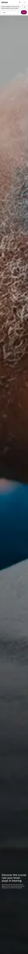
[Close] (24, 7)
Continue (24, 12)
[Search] (19, 2)
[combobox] (10, 12)
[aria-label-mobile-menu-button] (25, 2)
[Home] (4, 2)
